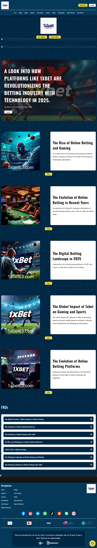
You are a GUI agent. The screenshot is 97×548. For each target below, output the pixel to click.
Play (48, 174)
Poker (54, 13)
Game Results (71, 13)
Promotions (61, 13)
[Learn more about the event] (48, 39)
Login (92, 5)
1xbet (15, 13)
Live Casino (40, 13)
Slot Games (80, 13)
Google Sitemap (6, 508)
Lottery (48, 13)
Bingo (20, 13)
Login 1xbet (55, 37)
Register (83, 5)
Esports (32, 13)
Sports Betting (18, 504)
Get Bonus (41, 37)
